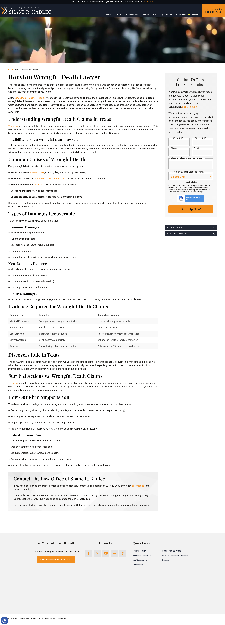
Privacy (188, 199)
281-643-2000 (189, 106)
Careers (165, 560)
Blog (161, 15)
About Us (117, 15)
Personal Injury (174, 227)
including (38, 184)
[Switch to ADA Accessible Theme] (4, 620)
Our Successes (140, 560)
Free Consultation (213, 11)
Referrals (169, 15)
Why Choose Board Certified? (175, 555)
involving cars (37, 172)
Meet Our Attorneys (142, 555)
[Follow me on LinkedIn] (114, 553)
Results (146, 15)
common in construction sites (50, 178)
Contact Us (181, 15)
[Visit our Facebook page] (88, 553)
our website (137, 485)
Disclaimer (62, 619)
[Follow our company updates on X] (97, 553)
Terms (192, 199)
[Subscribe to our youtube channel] (105, 553)
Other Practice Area (176, 233)
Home (108, 15)
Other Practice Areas (171, 551)
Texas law (13, 126)
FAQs (154, 15)
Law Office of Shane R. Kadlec (30, 98)
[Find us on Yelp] (122, 553)
